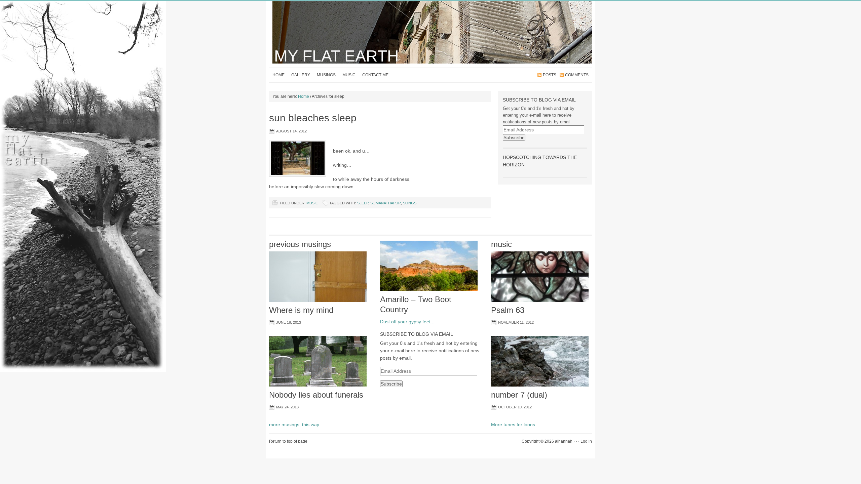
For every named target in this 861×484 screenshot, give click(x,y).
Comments (577, 75)
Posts (549, 75)
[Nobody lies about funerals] (318, 388)
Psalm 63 (507, 310)
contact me (375, 75)
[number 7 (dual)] (540, 388)
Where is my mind (301, 310)
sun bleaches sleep (313, 117)
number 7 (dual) (519, 394)
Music (348, 75)
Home (278, 75)
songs (409, 203)
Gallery (300, 75)
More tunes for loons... (515, 424)
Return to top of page (288, 441)
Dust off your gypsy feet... (407, 321)
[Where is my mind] (318, 303)
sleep (362, 203)
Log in (586, 441)
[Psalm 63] (540, 303)
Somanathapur (385, 203)
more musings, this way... (296, 424)
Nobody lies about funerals (316, 394)
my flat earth (336, 56)
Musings (326, 75)
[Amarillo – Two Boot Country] (429, 293)
